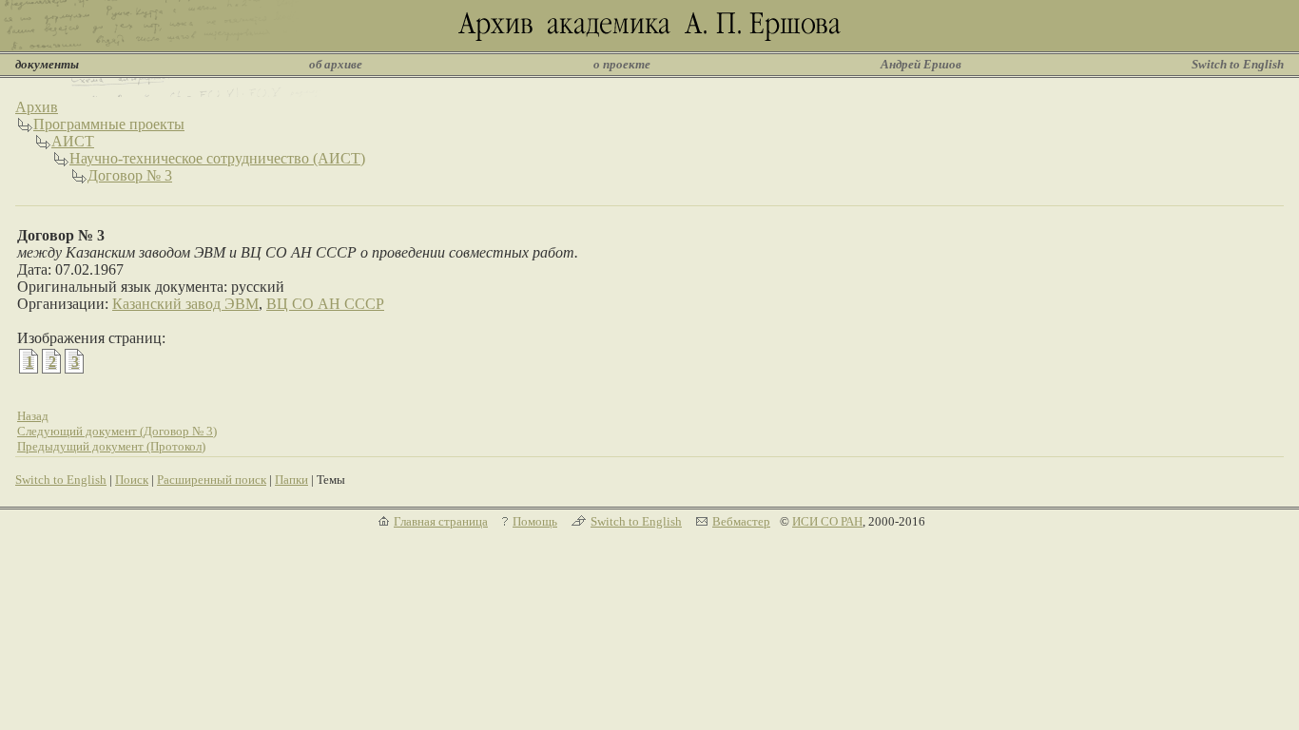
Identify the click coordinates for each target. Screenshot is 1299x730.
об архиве (335, 64)
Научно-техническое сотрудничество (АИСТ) (217, 158)
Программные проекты (108, 124)
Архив (36, 107)
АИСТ (72, 141)
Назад (32, 416)
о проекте (621, 64)
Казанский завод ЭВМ (185, 304)
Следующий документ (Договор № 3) (117, 431)
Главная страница (441, 521)
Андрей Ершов (921, 64)
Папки (291, 479)
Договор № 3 (129, 175)
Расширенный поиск (211, 479)
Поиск (131, 479)
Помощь (535, 521)
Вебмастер (741, 521)
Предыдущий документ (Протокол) (111, 446)
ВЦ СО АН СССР (325, 304)
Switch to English (1238, 64)
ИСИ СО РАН (827, 521)
